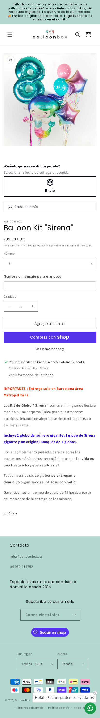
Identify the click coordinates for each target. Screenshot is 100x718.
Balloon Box (22, 700)
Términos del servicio (30, 707)
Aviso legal (81, 707)
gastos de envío (42, 245)
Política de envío (58, 707)
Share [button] (12, 513)
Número (9, 254)
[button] (9, 34)
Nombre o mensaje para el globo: (32, 276)
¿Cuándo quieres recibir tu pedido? (32, 166)
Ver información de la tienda (31, 375)
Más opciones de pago (50, 349)
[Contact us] (90, 708)
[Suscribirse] (74, 615)
